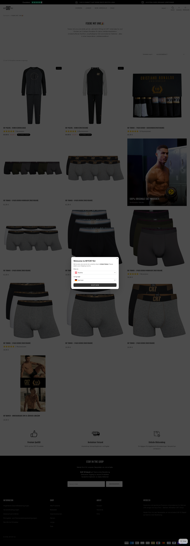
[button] (95, 272)
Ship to (75, 269)
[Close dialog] (117, 258)
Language (76, 276)
